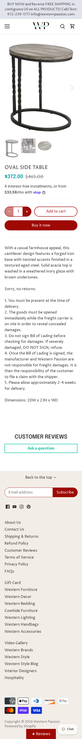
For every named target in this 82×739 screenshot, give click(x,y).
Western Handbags (22, 624)
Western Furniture (21, 589)
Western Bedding (20, 603)
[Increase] (27, 211)
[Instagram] (21, 506)
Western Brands (19, 650)
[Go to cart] (72, 26)
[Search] (62, 26)
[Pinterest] (29, 506)
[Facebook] (8, 506)
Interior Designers (21, 671)
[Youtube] (14, 506)
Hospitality (14, 677)
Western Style (17, 657)
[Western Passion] (41, 26)
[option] (41, 87)
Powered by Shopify (20, 726)
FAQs (9, 571)
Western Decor (18, 596)
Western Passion (46, 722)
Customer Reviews (21, 550)
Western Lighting (20, 617)
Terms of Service (19, 557)
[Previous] (10, 87)
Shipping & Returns (21, 536)
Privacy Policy (16, 564)
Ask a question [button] (41, 448)
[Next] (71, 87)
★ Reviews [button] (41, 733)
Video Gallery (16, 643)
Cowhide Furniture (21, 610)
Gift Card (13, 582)
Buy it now (41, 225)
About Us (13, 522)
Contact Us (14, 529)
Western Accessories (23, 631)
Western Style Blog (21, 663)
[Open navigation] (7, 26)
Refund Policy (16, 543)
